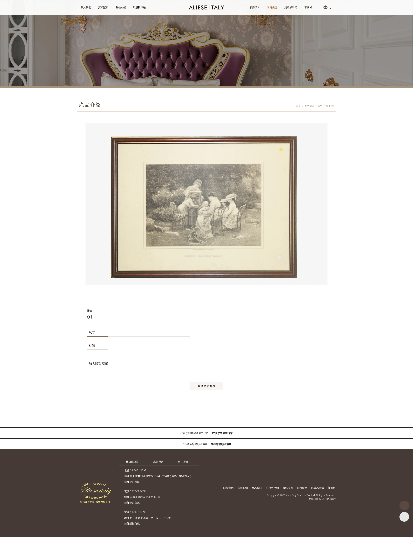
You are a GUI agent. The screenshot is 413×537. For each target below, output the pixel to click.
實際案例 (103, 7)
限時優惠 (272, 7)
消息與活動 (139, 7)
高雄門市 (158, 461)
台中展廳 (183, 461)
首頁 (298, 105)
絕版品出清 (290, 7)
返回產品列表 (206, 386)
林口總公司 (132, 461)
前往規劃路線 (132, 482)
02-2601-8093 (138, 470)
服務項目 (255, 7)
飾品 (320, 105)
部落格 (308, 7)
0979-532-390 (138, 512)
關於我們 (86, 7)
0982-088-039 (138, 491)
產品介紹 (121, 7)
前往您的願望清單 (222, 433)
